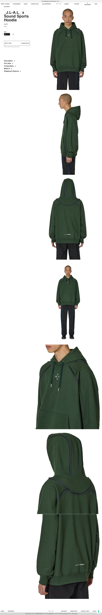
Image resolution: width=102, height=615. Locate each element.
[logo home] (58, 4)
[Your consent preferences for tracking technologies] (98, 611)
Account (76, 3)
